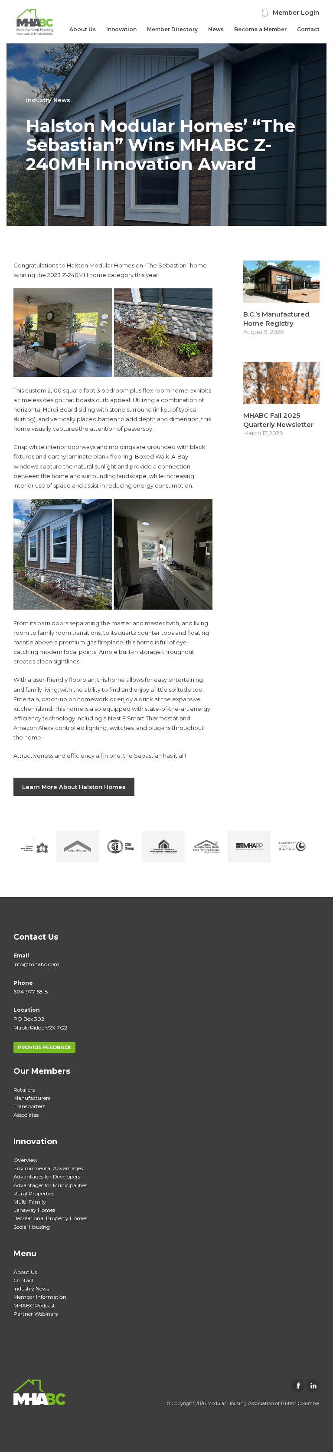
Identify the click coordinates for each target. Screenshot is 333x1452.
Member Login (296, 12)
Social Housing (31, 1227)
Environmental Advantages (48, 1168)
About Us (82, 29)
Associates (26, 1115)
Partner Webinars (35, 1313)
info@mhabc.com (36, 964)
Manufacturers (31, 1098)
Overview (25, 1160)
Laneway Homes (34, 1210)
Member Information (39, 1297)
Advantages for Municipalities (50, 1185)
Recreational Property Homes (50, 1218)
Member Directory (172, 29)
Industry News (48, 99)
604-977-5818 (30, 991)
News (216, 29)
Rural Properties (33, 1193)
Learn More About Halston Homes (74, 786)
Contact (308, 29)
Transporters (29, 1106)
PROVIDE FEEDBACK (44, 1047)
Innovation (121, 29)
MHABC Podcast (34, 1305)
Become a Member (260, 29)
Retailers (24, 1089)
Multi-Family (29, 1201)
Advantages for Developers (46, 1176)
